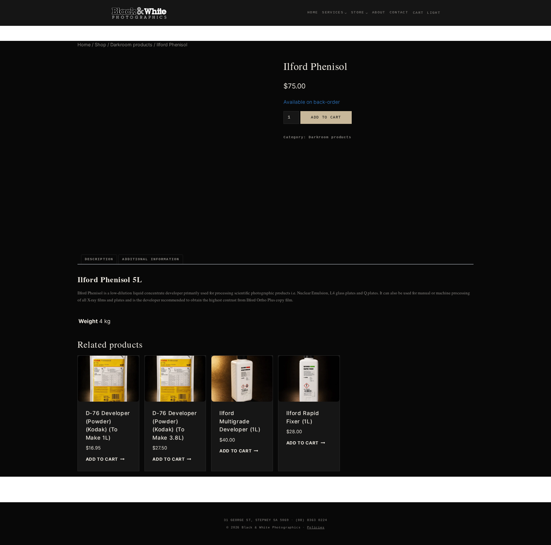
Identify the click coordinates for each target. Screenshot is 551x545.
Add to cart (326, 117)
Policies (316, 527)
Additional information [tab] (150, 259)
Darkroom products (330, 137)
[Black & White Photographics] (139, 12)
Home (312, 12)
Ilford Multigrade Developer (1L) (240, 421)
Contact (399, 12)
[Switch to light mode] (433, 13)
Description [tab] (99, 259)
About (379, 12)
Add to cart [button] (102, 458)
